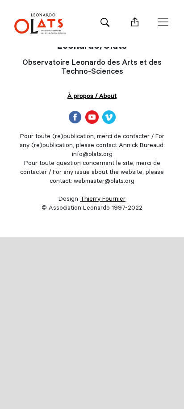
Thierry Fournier (102, 199)
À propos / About (92, 97)
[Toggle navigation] (163, 21)
